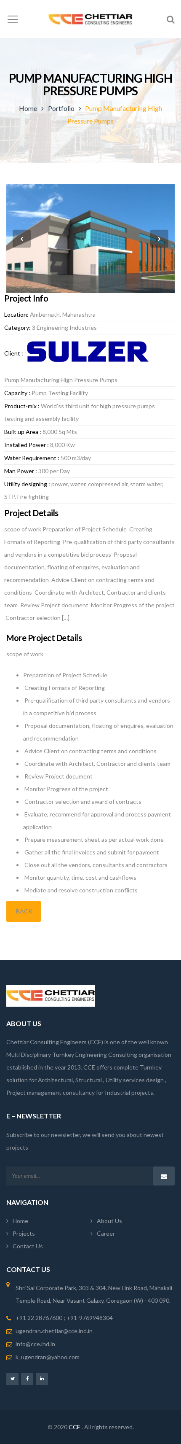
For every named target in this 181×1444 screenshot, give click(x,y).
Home (28, 108)
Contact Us (28, 1246)
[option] (90, 238)
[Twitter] (12, 1378)
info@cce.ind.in (35, 1343)
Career (106, 1233)
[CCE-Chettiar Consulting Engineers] (90, 18)
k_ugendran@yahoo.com (48, 1356)
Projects (24, 1233)
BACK (23, 911)
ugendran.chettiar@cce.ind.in (54, 1330)
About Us (109, 1220)
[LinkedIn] (42, 1378)
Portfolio (61, 108)
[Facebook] (27, 1378)
